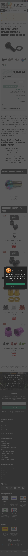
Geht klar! (15, 283)
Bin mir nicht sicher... (15, 286)
